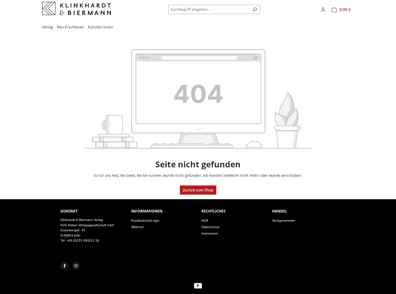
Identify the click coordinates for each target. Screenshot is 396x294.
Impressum (209, 233)
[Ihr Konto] (323, 9)
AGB (204, 220)
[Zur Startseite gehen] (76, 8)
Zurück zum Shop (198, 190)
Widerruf (137, 227)
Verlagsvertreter (283, 220)
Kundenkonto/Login (145, 220)
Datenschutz (210, 227)
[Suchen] (254, 9)
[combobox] (209, 9)
